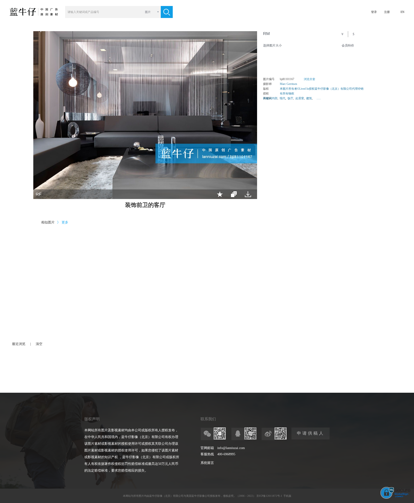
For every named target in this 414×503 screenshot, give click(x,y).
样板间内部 (270, 98)
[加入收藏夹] (220, 194)
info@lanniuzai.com (231, 448)
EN (402, 12)
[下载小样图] (248, 194)
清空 (39, 344)
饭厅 (290, 98)
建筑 (309, 98)
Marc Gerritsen (288, 84)
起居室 (299, 98)
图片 (148, 12)
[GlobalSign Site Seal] (395, 497)
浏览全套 (309, 79)
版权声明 (92, 419)
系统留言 (207, 463)
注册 (387, 12)
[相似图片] (234, 194)
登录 (374, 12)
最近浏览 (18, 344)
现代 (282, 98)
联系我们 (208, 419)
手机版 (287, 495)
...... (318, 98)
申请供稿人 (310, 433)
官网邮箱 (207, 448)
